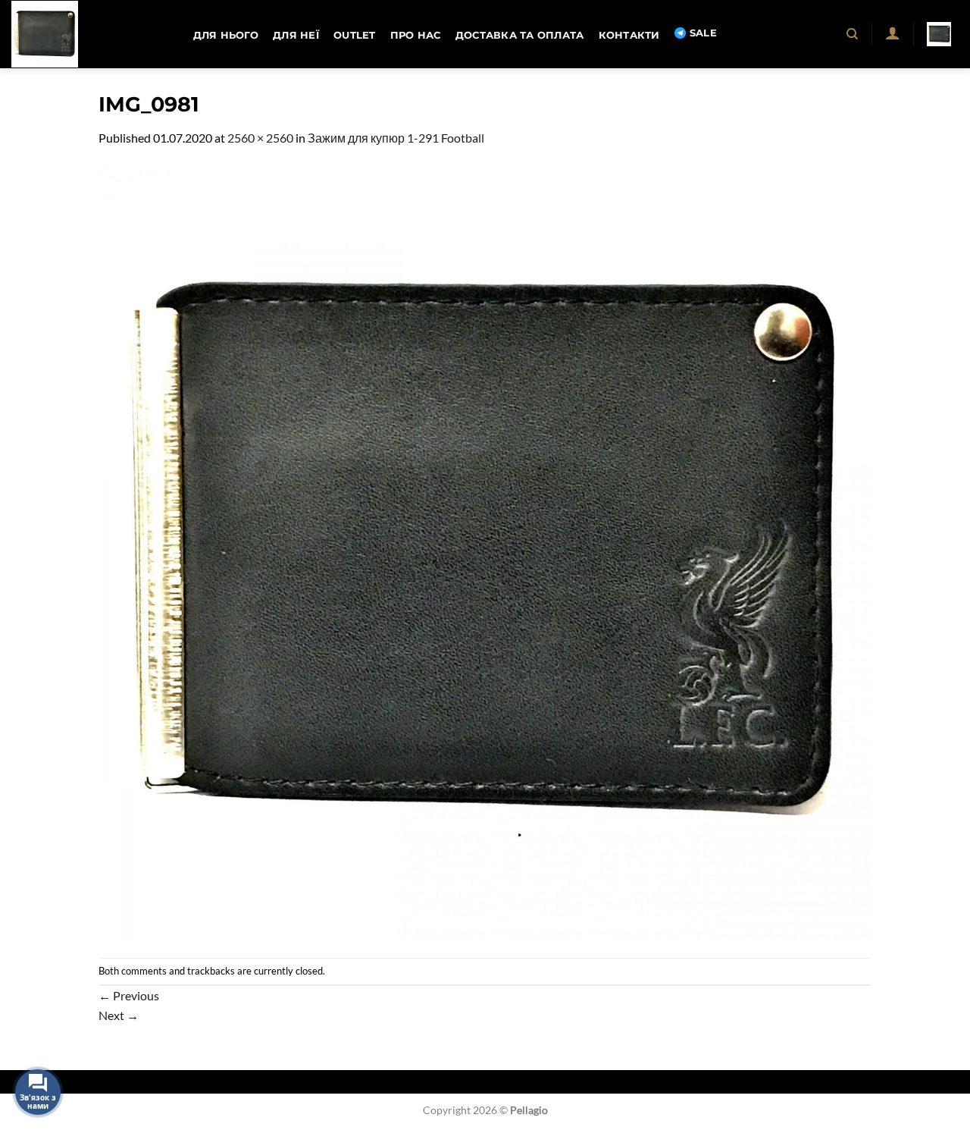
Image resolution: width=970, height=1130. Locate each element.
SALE (703, 33)
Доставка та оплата (519, 35)
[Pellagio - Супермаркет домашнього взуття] (87, 34)
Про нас (415, 35)
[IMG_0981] (485, 551)
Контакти (629, 35)
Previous (129, 995)
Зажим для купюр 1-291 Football (396, 137)
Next (119, 1015)
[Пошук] (853, 34)
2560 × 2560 (260, 137)
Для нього (225, 35)
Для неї (296, 35)
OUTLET (354, 35)
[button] (892, 33)
